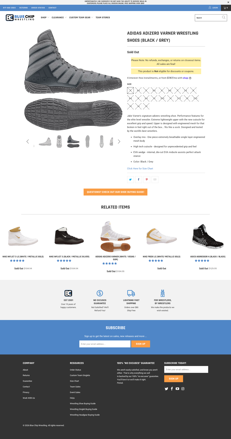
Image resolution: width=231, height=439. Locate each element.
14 (138, 106)
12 (187, 98)
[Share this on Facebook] (138, 179)
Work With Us (29, 398)
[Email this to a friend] (155, 179)
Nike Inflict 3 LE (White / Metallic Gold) (23, 236)
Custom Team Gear (79, 17)
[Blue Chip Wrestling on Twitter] (166, 389)
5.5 (154, 90)
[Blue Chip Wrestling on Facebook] (172, 389)
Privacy (26, 392)
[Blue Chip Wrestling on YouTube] (177, 389)
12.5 (195, 98)
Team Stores (103, 17)
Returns (23, 8)
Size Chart (74, 381)
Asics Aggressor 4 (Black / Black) (208, 236)
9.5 (146, 98)
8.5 (130, 98)
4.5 (138, 90)
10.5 (162, 98)
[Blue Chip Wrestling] (20, 17)
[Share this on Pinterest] (146, 179)
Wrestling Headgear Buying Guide (85, 415)
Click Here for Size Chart (140, 168)
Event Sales (75, 392)
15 (146, 106)
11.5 (179, 98)
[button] (17, 260)
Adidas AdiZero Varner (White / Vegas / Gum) (115, 236)
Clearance (58, 17)
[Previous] (28, 79)
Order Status (38, 8)
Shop (43, 17)
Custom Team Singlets (80, 375)
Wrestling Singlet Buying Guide (83, 409)
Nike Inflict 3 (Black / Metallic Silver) (69, 236)
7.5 (185, 90)
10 (154, 98)
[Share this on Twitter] (130, 179)
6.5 (169, 90)
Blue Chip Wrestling (38, 425)
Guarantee (27, 381)
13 (130, 106)
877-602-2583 (9, 8)
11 (170, 98)
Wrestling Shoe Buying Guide (83, 403)
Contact (52, 8)
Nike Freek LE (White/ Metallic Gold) (161, 236)
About (25, 370)
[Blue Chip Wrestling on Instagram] (183, 389)
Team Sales (75, 386)
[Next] (118, 79)
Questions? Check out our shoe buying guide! (115, 192)
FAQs (72, 398)
